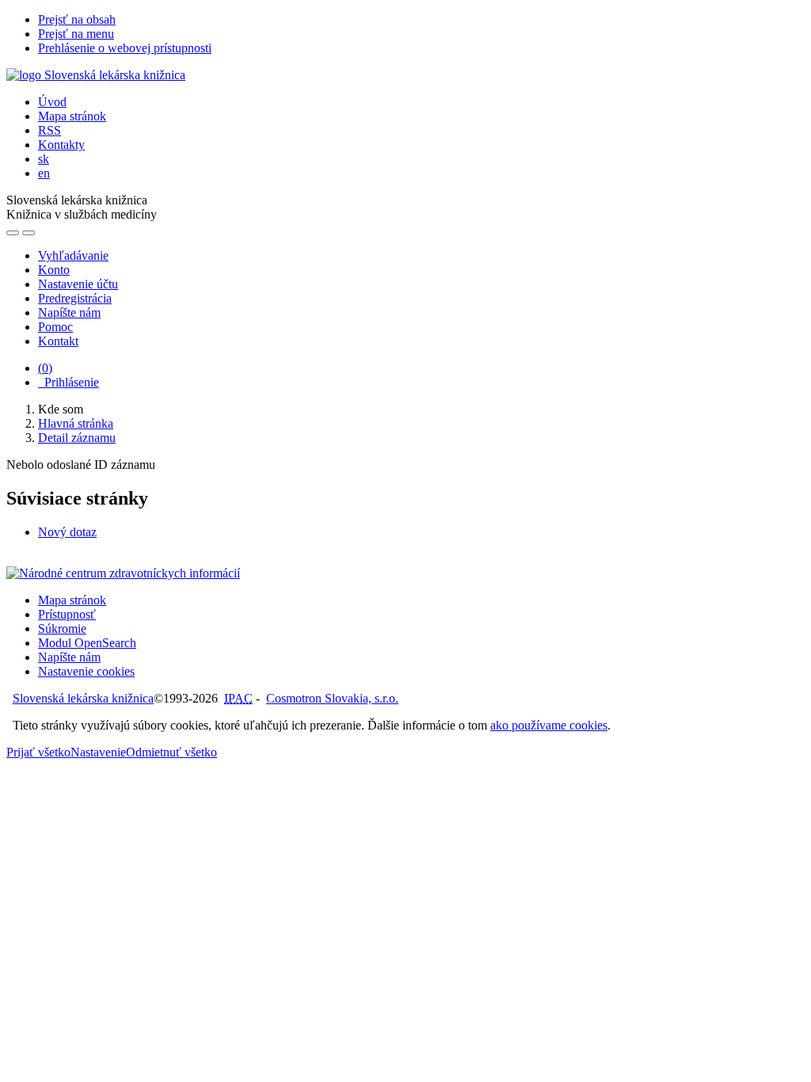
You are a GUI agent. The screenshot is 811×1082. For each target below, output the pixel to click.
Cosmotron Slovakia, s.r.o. (332, 698)
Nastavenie (98, 752)
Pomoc (55, 326)
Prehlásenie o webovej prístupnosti (124, 48)
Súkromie (62, 628)
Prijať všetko (38, 752)
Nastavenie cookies (86, 671)
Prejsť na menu (76, 33)
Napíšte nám (69, 312)
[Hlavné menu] (28, 232)
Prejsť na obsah (77, 19)
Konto (54, 269)
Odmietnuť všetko (171, 752)
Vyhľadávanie (73, 255)
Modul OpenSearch (87, 643)
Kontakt (58, 341)
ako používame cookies (548, 725)
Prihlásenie (68, 382)
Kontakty (61, 144)
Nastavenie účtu (78, 284)
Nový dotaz (67, 532)
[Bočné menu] (12, 232)
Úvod (52, 102)
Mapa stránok (72, 116)
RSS (49, 130)
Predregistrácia (75, 298)
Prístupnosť (67, 614)
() (45, 368)
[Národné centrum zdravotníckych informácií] (123, 573)
